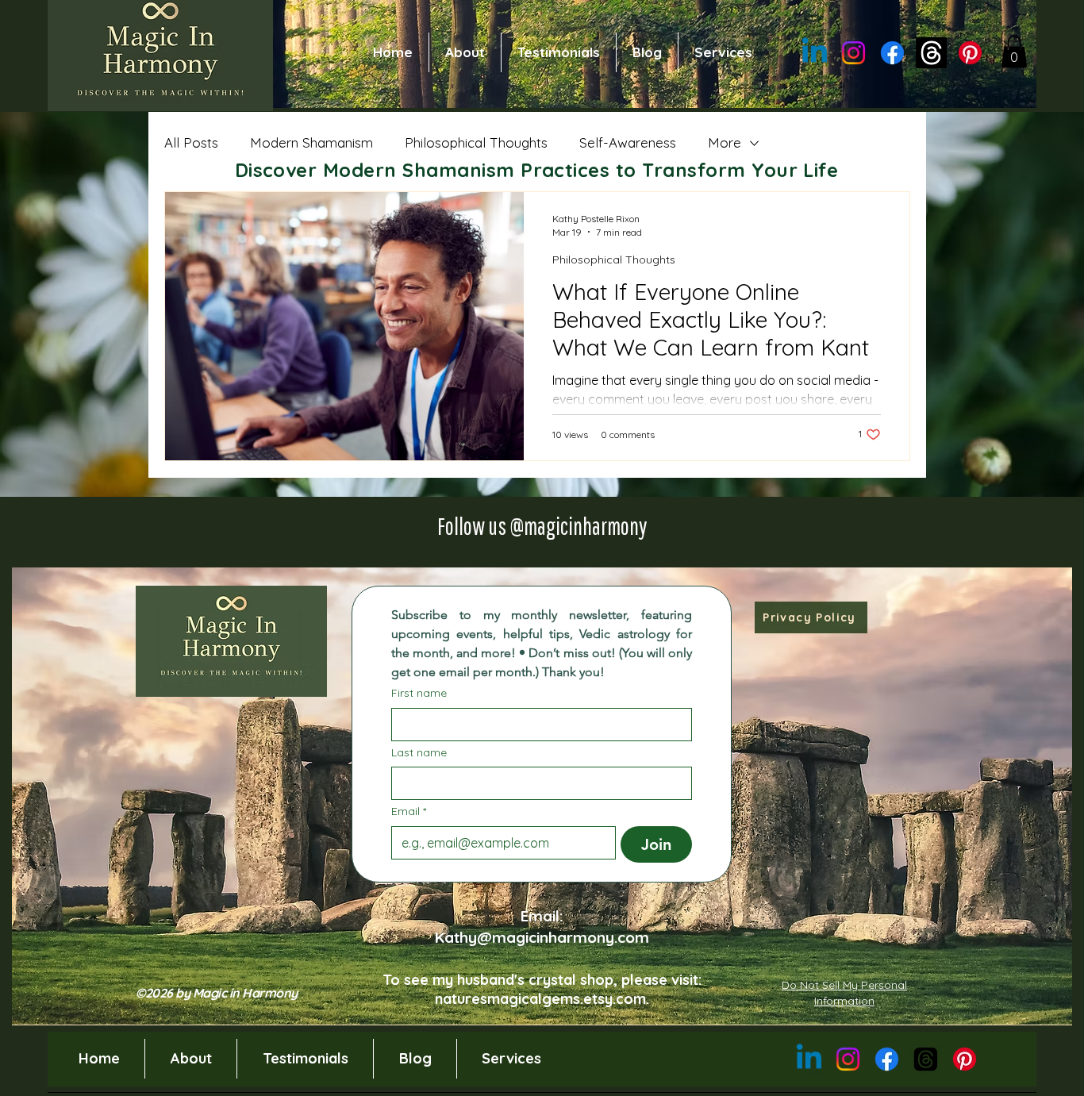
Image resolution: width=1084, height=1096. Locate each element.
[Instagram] (853, 52)
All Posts (191, 142)
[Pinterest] (970, 52)
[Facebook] (892, 52)
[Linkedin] (814, 52)
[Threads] (931, 52)
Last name (419, 752)
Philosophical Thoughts (476, 142)
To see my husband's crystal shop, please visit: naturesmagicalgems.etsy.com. (542, 989)
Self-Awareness (627, 142)
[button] (1014, 52)
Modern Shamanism (311, 142)
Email (408, 811)
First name (419, 693)
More (724, 142)
